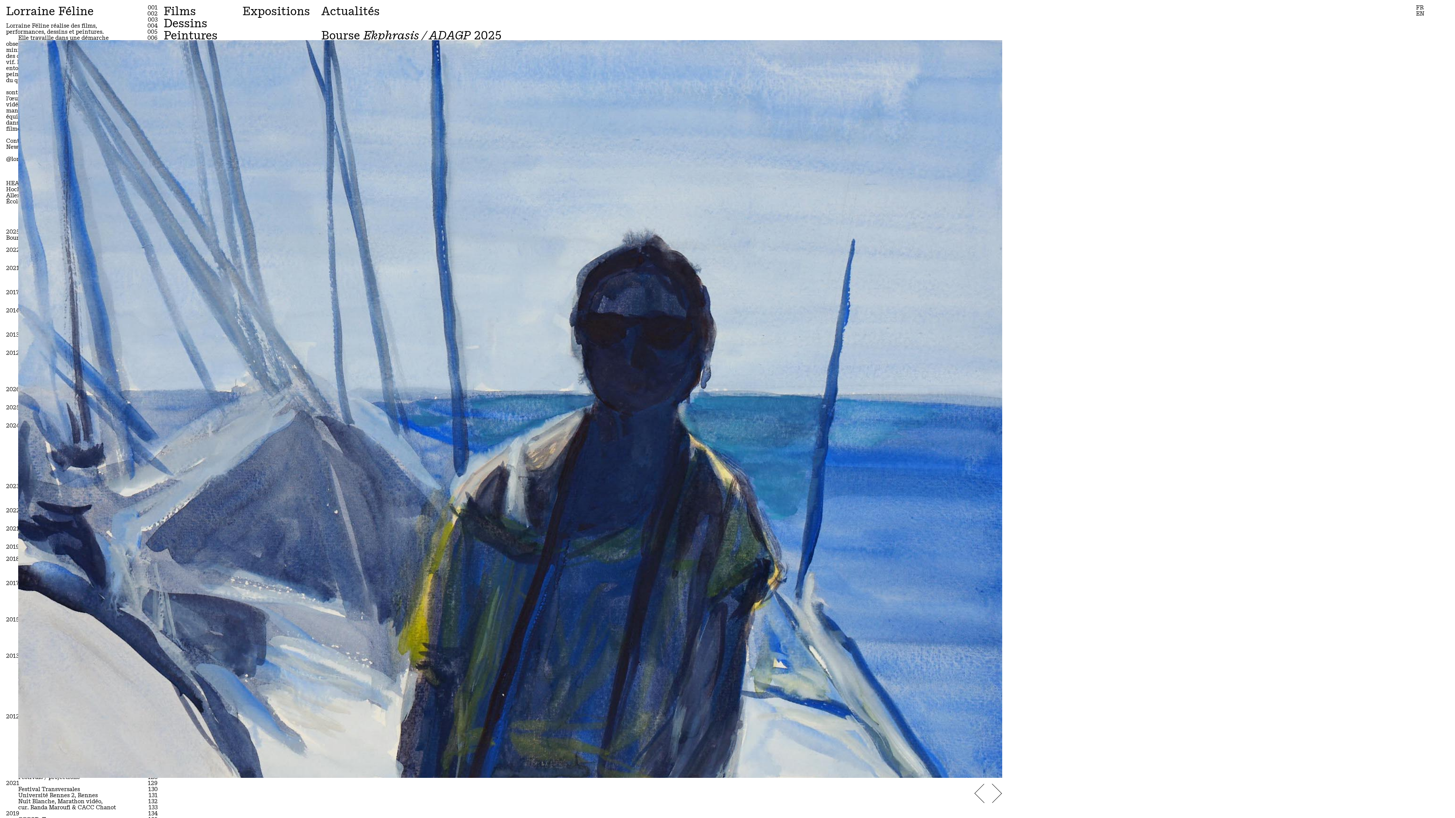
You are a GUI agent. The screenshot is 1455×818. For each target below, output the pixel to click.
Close (987, 56)
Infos (990, 769)
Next (997, 793)
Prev (980, 793)
